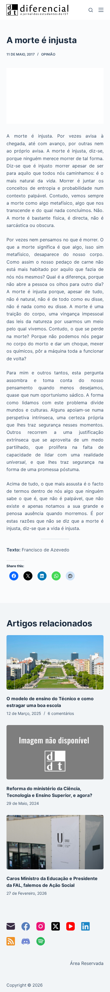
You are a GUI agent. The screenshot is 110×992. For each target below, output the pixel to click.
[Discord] (25, 941)
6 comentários (61, 713)
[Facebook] (25, 926)
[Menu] (101, 9)
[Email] (10, 926)
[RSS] (10, 941)
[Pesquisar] (91, 10)
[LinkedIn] (85, 926)
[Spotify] (40, 941)
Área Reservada (87, 963)
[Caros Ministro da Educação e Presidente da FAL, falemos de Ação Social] (54, 842)
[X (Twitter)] (55, 926)
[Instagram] (40, 926)
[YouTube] (70, 926)
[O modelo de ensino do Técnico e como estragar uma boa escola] (54, 662)
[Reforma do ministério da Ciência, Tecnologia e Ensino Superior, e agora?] (54, 752)
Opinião (48, 54)
